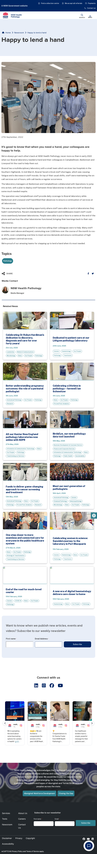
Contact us (91, 8)
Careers (56, 351)
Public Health (68, 456)
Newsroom (19, 32)
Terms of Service (32, 851)
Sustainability (80, 456)
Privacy (18, 838)
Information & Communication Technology (20, 448)
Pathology (38, 355)
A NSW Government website (14, 6)
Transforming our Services (15, 456)
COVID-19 (18, 600)
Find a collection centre (50, 3)
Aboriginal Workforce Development (39, 793)
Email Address (42, 638)
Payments (92, 3)
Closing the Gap (66, 793)
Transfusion (68, 355)
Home (8, 32)
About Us (22, 813)
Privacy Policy (17, 851)
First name (11, 638)
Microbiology (11, 355)
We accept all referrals (73, 3)
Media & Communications (25, 352)
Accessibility (8, 844)
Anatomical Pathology (14, 400)
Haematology (66, 351)
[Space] (12, 15)
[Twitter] (93, 273)
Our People (28, 355)
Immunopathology (76, 501)
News (20, 355)
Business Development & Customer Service (68, 445)
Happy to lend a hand (36, 32)
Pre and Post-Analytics (61, 403)
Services (6, 813)
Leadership (10, 352)
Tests (4, 819)
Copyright (30, 838)
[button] (94, 515)
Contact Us (22, 826)
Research (10, 403)
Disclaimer (7, 838)
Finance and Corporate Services (64, 448)
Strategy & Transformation (16, 555)
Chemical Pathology (60, 501)
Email (57, 819)
